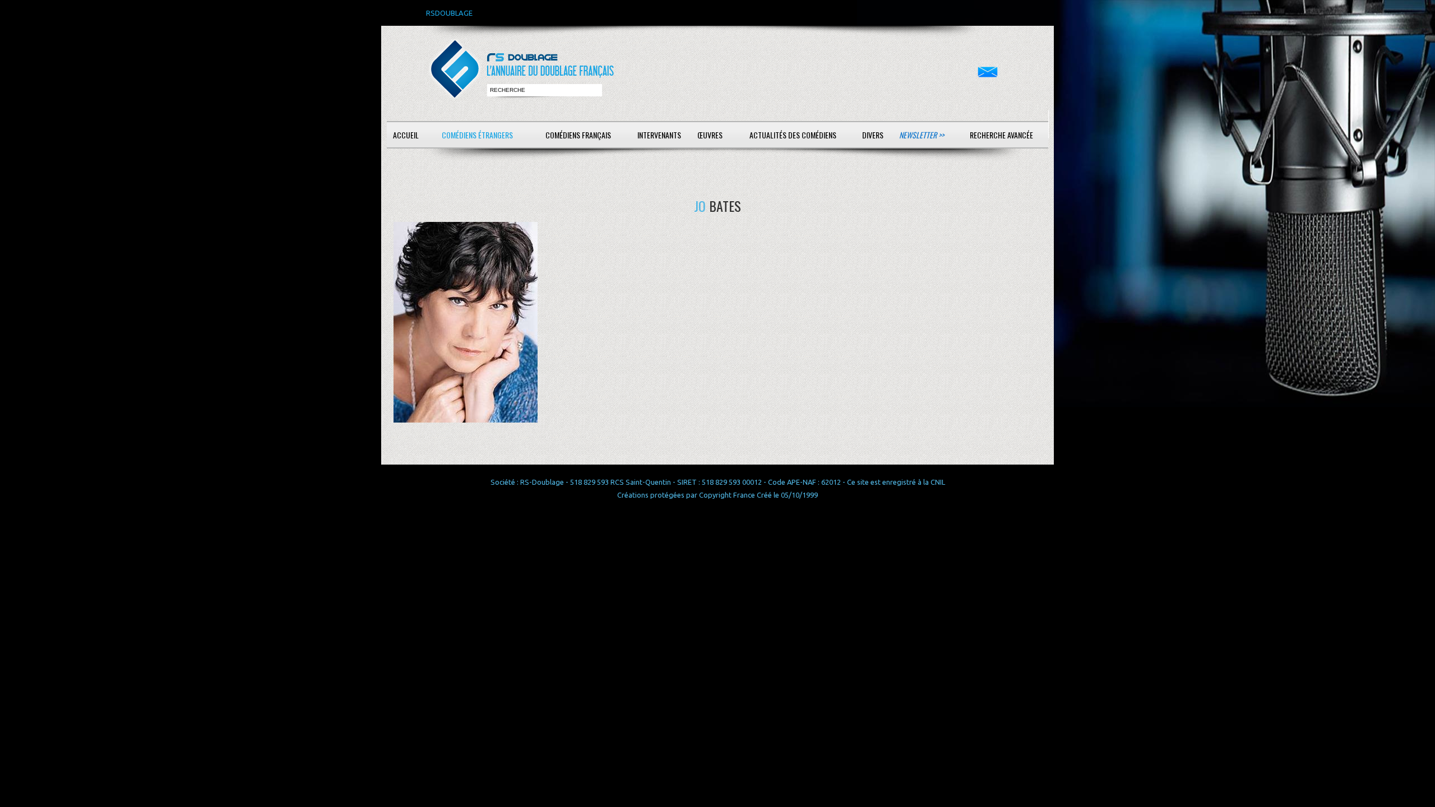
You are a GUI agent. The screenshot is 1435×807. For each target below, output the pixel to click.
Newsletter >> (921, 135)
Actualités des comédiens (792, 135)
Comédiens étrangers (477, 135)
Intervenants (659, 135)
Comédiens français (578, 135)
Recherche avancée (1001, 135)
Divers (872, 135)
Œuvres (710, 135)
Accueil (406, 135)
